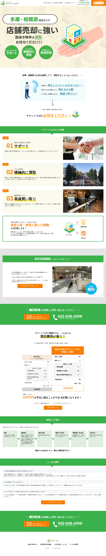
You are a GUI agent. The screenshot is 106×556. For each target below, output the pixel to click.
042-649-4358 (84, 3)
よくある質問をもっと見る (53, 502)
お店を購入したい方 (70, 2)
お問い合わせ (99, 3)
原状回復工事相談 (58, 2)
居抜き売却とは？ (53, 407)
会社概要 (47, 548)
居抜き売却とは (48, 2)
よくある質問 (74, 544)
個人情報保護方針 (56, 548)
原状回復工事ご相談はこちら (30, 285)
